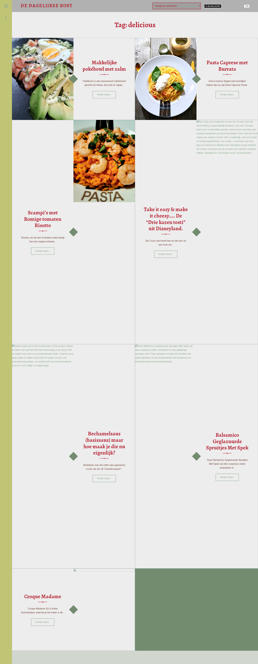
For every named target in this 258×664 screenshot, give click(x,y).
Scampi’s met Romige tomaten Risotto (42, 219)
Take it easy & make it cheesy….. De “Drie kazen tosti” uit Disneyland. (166, 219)
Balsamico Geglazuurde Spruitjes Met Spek (227, 441)
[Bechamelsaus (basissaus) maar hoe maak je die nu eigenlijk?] (42, 346)
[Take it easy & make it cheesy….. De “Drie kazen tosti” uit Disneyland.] (227, 121)
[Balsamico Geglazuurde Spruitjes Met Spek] (165, 346)
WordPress (145, 657)
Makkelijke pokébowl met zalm (104, 66)
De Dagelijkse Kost (108, 657)
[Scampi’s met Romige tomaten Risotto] (104, 121)
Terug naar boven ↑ (171, 657)
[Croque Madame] (104, 570)
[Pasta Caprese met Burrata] (165, 39)
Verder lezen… (106, 93)
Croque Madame (42, 596)
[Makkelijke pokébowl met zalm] (42, 39)
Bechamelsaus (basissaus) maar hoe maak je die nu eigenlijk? (104, 443)
